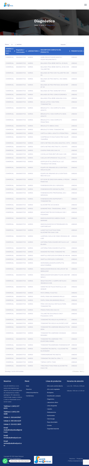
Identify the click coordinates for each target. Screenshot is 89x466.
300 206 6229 (16, 421)
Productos (80, 459)
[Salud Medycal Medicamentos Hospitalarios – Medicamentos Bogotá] (8, 5)
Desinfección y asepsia (53, 396)
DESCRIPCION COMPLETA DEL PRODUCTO (51, 51)
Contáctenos (30, 396)
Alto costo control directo (55, 386)
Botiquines (50, 392)
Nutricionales (51, 415)
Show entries (13, 44)
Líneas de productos (32, 392)
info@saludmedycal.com (12, 438)
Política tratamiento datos (76, 461)
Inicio (27, 386)
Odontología (51, 419)
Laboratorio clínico (52, 402)
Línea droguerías (52, 406)
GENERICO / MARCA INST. (10, 51)
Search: (63, 45)
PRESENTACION (76, 51)
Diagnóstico (50, 399)
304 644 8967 (16, 417)
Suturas (49, 425)
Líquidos (49, 409)
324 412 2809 (16, 424)
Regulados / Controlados (20, 51)
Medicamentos (51, 412)
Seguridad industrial (53, 429)
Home (36, 25)
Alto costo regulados (53, 389)
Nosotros (29, 389)
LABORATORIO (33, 51)
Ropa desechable (52, 422)
